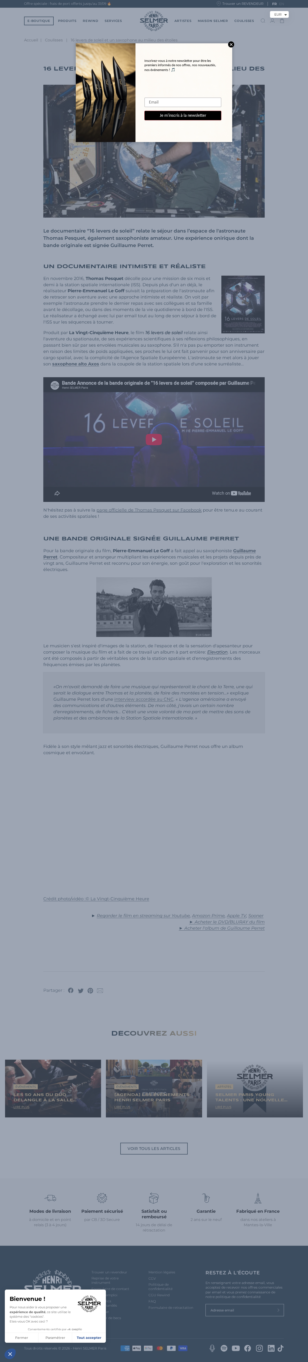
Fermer (21, 1338)
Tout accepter (89, 1338)
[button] (10, 1354)
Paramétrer (55, 1338)
